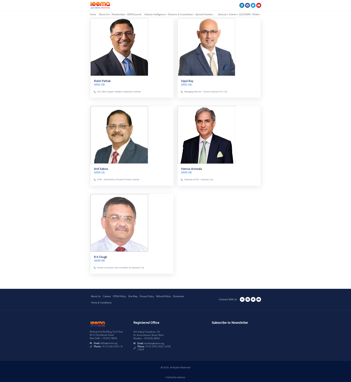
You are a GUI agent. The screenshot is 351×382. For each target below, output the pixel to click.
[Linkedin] (241, 5)
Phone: (108, 346)
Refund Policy (163, 296)
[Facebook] (247, 5)
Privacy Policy (147, 296)
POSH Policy (119, 296)
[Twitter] (253, 5)
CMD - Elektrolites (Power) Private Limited (118, 179)
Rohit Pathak (102, 81)
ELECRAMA (245, 14)
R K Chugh (100, 257)
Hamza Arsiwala (191, 169)
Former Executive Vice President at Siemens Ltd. (120, 267)
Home (93, 14)
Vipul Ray (187, 81)
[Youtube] (258, 5)
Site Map (133, 296)
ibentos (181, 377)
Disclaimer (178, 296)
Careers (107, 296)
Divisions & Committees (180, 14)
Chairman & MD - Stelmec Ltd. (198, 179)
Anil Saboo (101, 169)
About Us (96, 296)
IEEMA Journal (134, 14)
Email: (105, 343)
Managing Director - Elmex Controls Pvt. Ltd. (205, 91)
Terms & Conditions (101, 302)
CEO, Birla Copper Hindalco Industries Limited (119, 91)
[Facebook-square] (247, 299)
